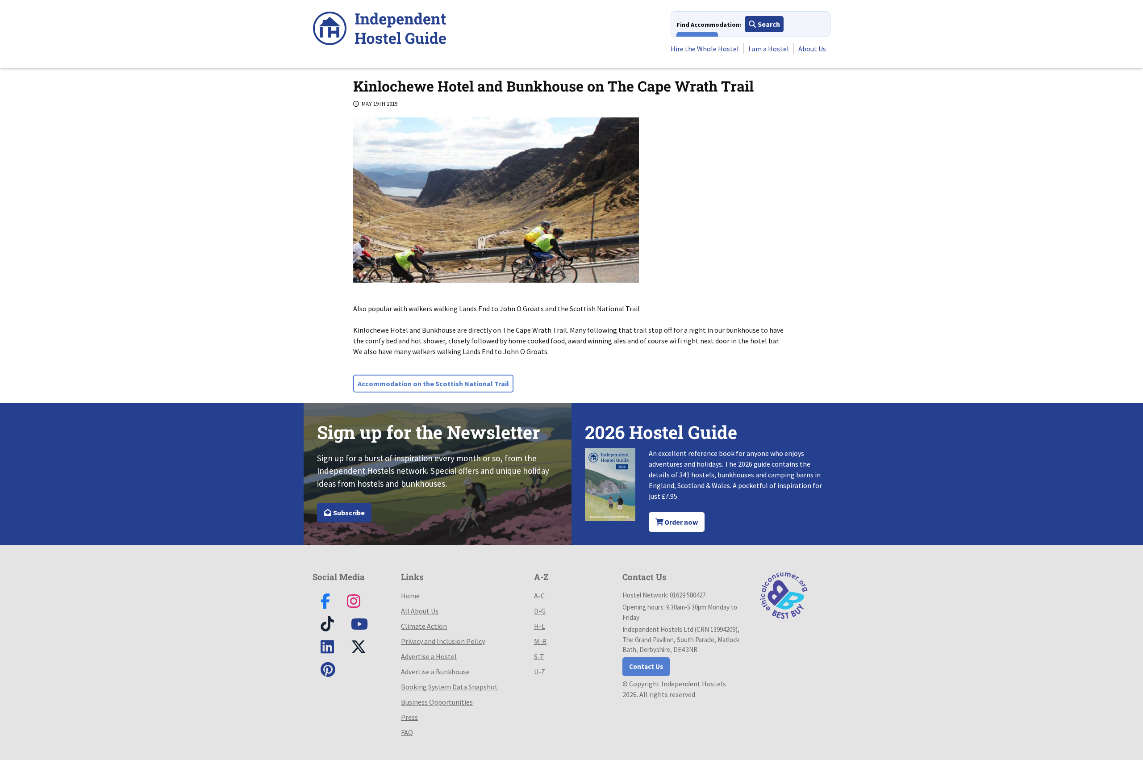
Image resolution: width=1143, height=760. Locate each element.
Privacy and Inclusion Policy (443, 641)
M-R (540, 641)
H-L (539, 626)
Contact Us (646, 666)
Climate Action (424, 626)
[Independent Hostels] (379, 29)
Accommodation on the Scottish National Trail (433, 383)
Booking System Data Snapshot (449, 686)
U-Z (539, 671)
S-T (539, 656)
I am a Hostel (768, 48)
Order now (680, 522)
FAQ (407, 732)
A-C (539, 595)
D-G (540, 610)
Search (768, 24)
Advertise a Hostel (429, 656)
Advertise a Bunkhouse (435, 671)
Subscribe (348, 512)
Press (409, 717)
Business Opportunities (437, 701)
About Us (812, 48)
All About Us (419, 610)
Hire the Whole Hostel (705, 48)
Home (410, 595)
